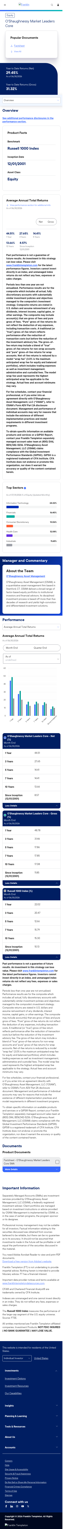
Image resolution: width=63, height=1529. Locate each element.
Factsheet (19, 45)
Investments (12, 1370)
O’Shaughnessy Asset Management (25, 576)
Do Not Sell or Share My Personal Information (25, 1502)
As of (8, 656)
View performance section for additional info (30, 205)
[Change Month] (57, 659)
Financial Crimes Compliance (18, 1507)
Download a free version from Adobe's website (26, 1261)
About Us (10, 1457)
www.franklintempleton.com (21, 265)
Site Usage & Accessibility (16, 1489)
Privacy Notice (11, 1498)
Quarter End (40, 648)
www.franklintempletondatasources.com (23, 1283)
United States (41, 1358)
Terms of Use (11, 1511)
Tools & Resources (15, 1447)
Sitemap (8, 1515)
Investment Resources (17, 1386)
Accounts (10, 1468)
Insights (9, 1426)
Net (41, 222)
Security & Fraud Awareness (18, 1494)
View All (17, 51)
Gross (51, 222)
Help (7, 1485)
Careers (8, 1481)
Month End (12, 648)
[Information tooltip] (25, 488)
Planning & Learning (16, 1436)
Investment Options (15, 1378)
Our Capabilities (13, 1393)
